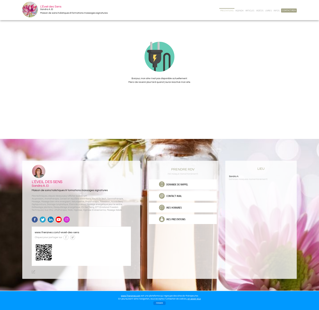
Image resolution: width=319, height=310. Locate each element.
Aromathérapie (52, 199)
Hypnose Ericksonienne (94, 210)
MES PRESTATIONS (175, 219)
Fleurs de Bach (99, 199)
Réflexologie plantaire (42, 207)
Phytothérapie (92, 202)
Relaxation (105, 202)
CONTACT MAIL (174, 196)
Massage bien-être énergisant (56, 202)
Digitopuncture (39, 204)
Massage (36, 202)
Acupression (38, 199)
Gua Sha (49, 210)
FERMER (159, 303)
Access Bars (116, 202)
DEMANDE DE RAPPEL (177, 184)
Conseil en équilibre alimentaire (75, 199)
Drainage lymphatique (57, 204)
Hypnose (78, 210)
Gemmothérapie (115, 199)
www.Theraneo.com (130, 296)
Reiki (70, 210)
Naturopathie (78, 202)
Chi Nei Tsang (87, 207)
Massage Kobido (114, 210)
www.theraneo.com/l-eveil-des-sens (57, 232)
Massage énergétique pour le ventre (104, 204)
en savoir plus (194, 299)
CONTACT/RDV (289, 10)
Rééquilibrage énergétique (66, 207)
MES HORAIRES (174, 207)
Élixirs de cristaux (77, 204)
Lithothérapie (60, 210)
